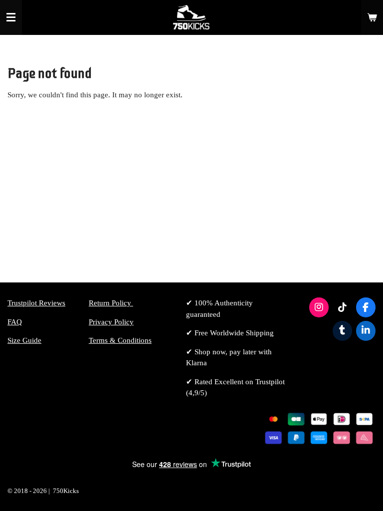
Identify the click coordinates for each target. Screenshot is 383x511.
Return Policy (111, 303)
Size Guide (24, 340)
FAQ (14, 322)
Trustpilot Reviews (36, 303)
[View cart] (372, 17)
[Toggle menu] (11, 17)
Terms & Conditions (120, 340)
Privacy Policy (111, 322)
